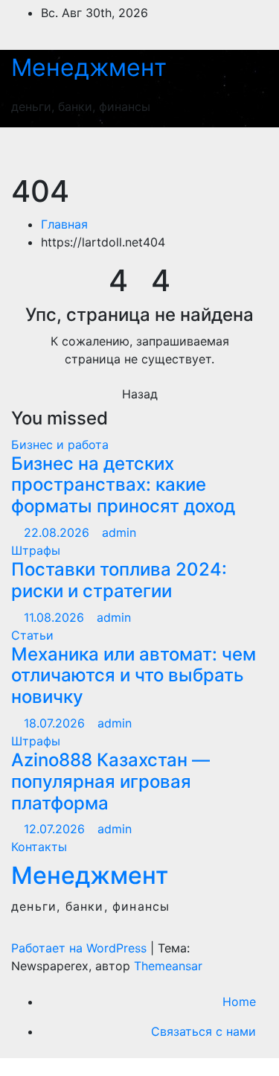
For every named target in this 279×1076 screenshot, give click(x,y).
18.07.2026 (56, 723)
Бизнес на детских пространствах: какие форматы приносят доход (123, 485)
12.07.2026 (56, 828)
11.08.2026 (56, 617)
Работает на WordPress (80, 947)
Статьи (32, 635)
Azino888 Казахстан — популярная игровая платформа (110, 781)
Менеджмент (89, 67)
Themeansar (168, 965)
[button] (187, 150)
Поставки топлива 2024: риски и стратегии (119, 580)
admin (119, 532)
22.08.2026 (58, 532)
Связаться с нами (203, 1031)
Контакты (39, 846)
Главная (64, 224)
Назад (140, 393)
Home (239, 1001)
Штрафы (35, 550)
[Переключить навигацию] (240, 150)
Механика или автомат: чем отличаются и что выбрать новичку (133, 675)
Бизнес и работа (60, 444)
